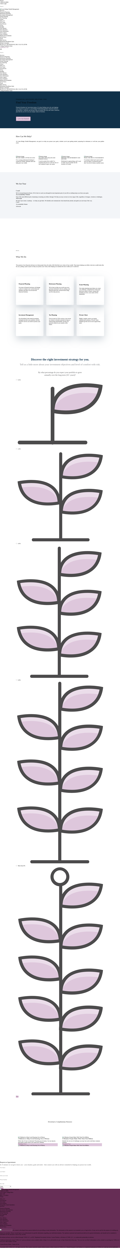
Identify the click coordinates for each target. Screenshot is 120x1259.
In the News (3, 37)
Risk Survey (3, 40)
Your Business (3, 29)
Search (2, 0)
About (1, 19)
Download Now (22, 1144)
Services (2, 10)
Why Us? (2, 21)
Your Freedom (3, 34)
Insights (2, 27)
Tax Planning (3, 18)
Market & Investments (5, 35)
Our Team (2, 22)
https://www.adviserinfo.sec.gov (52, 1240)
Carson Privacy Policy (6, 1244)
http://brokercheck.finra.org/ (69, 1240)
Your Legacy (3, 32)
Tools (1, 38)
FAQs (1, 25)
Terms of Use (15, 1244)
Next (17, 1096)
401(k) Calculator (4, 43)
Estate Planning (4, 16)
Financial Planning (5, 12)
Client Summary (11, 1228)
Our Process (3, 24)
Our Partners (3, 1203)
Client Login (3, 3)
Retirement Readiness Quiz (7, 41)
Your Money (3, 28)
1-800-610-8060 (4, 2)
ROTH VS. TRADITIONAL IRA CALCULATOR (13, 44)
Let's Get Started (23, 119)
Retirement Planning (5, 13)
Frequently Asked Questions (7, 1205)
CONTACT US (4, 47)
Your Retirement (4, 31)
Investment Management (6, 15)
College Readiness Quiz (6, 46)
